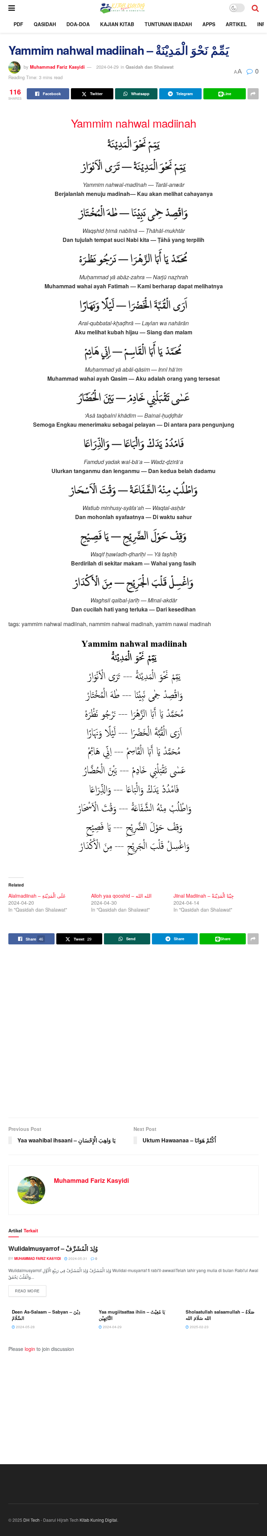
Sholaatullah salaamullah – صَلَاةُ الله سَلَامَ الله (220, 1314)
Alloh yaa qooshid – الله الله (121, 895)
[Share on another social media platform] (253, 93)
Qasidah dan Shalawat (149, 66)
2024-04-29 (107, 66)
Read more (30, 1290)
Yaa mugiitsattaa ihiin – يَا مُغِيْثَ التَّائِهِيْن (132, 1314)
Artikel (236, 24)
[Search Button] (255, 7)
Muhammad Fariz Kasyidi (57, 66)
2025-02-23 (199, 1326)
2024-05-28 (25, 1326)
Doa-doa (78, 24)
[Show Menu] (11, 7)
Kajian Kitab (117, 24)
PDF (18, 24)
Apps (208, 24)
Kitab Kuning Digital (98, 1520)
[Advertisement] (133, 1032)
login (30, 1348)
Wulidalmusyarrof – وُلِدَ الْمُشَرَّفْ (53, 1248)
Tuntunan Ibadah (168, 24)
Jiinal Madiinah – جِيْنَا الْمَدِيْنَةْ (203, 895)
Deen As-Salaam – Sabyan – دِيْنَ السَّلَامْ (46, 1314)
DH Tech (31, 1520)
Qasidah (45, 24)
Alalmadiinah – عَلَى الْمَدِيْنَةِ (37, 895)
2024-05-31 (77, 1258)
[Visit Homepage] (122, 8)
